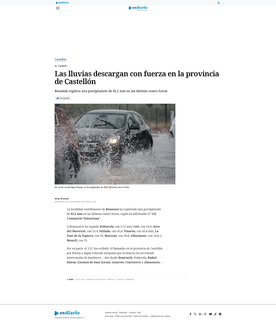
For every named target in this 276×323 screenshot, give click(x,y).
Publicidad (123, 313)
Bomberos (129, 279)
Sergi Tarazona (62, 199)
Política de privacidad (123, 316)
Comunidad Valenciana (96, 279)
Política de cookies (140, 316)
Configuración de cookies (160, 316)
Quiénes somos (111, 313)
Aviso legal (109, 316)
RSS (139, 313)
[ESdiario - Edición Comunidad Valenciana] (138, 8)
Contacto (132, 313)
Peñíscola (111, 279)
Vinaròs (120, 279)
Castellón (60, 59)
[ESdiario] (62, 3)
